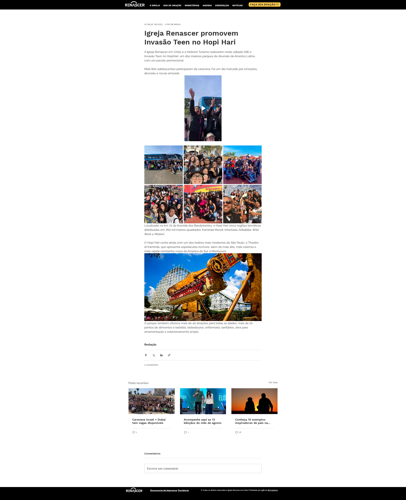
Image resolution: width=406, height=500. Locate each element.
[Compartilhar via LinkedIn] (161, 355)
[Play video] (203, 108)
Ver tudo (273, 382)
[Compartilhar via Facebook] (145, 355)
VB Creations (273, 490)
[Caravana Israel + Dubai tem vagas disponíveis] (151, 401)
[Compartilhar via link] (169, 355)
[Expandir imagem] (163, 164)
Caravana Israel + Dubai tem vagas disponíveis (149, 421)
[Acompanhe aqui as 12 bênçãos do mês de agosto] (203, 401)
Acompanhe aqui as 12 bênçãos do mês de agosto (202, 421)
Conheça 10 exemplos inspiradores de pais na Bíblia (251, 421)
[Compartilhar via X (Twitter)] (153, 355)
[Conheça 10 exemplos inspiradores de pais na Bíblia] (254, 401)
